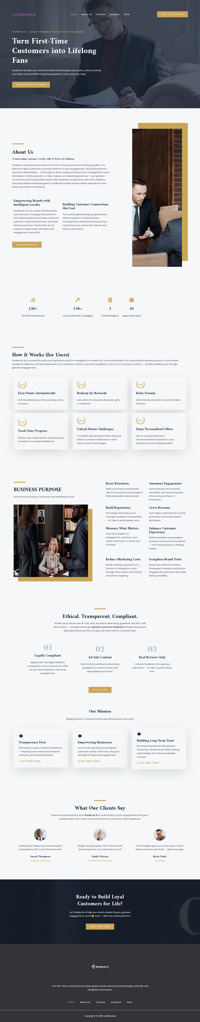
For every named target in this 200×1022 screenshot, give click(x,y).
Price (126, 14)
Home (74, 14)
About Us (87, 14)
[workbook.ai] (24, 14)
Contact (100, 14)
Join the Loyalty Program (31, 84)
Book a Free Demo (100, 926)
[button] (172, 14)
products (115, 14)
